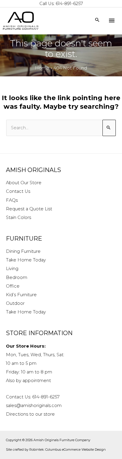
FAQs (12, 200)
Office (13, 286)
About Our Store (23, 182)
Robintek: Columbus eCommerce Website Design (67, 449)
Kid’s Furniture (21, 294)
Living (12, 268)
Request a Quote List (29, 209)
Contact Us (18, 191)
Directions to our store (30, 414)
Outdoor (15, 303)
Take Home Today (26, 260)
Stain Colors (18, 217)
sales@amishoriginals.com (34, 405)
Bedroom (16, 277)
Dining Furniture (23, 251)
